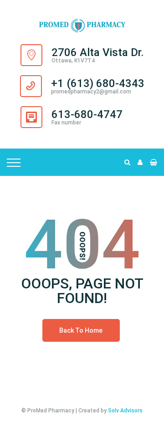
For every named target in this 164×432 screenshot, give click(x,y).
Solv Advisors (125, 410)
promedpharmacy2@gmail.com (91, 91)
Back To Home (80, 330)
